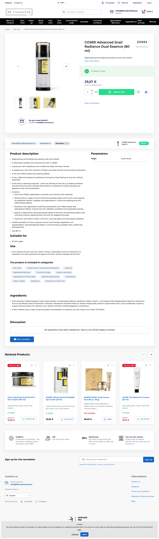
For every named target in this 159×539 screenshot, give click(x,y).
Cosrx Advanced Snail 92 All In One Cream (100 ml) (21, 398)
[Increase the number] (92, 90)
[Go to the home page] (19, 12)
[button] (66, 66)
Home (7, 29)
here (79, 530)
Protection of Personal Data (142, 496)
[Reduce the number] (92, 93)
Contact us (18, 3)
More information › (92, 61)
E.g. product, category (75, 12)
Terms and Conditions (140, 491)
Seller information (92, 103)
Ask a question (23, 339)
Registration (137, 3)
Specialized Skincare (21, 272)
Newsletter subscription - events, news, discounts (97, 464)
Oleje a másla (19, 281)
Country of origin (43, 272)
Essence (68, 268)
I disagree (75, 534)
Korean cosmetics (64, 272)
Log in (149, 3)
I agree (84, 534)
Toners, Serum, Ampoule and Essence (43, 268)
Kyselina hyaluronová (50, 277)
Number (88, 92)
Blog (133, 501)
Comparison (110, 3)
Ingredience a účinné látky (24, 277)
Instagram (43, 501)
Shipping (8, 3)
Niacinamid (70, 277)
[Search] (64, 12)
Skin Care (16, 29)
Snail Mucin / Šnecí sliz (55, 281)
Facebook (28, 501)
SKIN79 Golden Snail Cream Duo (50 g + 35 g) (96, 398)
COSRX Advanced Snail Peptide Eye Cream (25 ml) (60, 398)
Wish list (125, 3)
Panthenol (35, 281)
